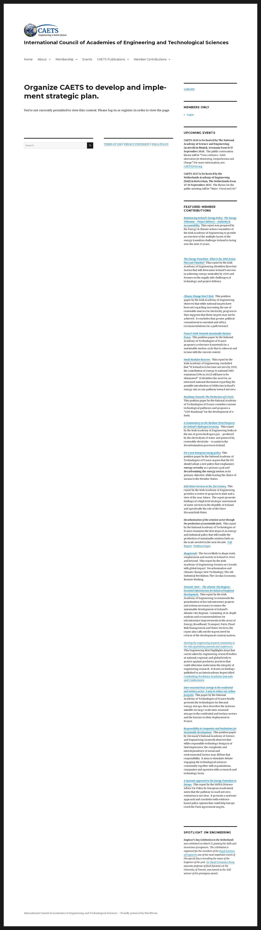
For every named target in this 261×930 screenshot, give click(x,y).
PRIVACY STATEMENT (137, 144)
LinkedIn (189, 89)
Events (87, 59)
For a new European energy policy (202, 452)
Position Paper (201, 546)
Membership (65, 59)
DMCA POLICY (160, 144)
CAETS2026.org (193, 166)
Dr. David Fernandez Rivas (220, 862)
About (42, 59)
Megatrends (190, 553)
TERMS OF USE (113, 144)
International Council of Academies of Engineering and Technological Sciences (126, 42)
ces (202, 680)
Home (28, 59)
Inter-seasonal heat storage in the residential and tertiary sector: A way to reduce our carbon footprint (209, 691)
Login (190, 114)
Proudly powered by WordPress (138, 913)
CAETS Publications (111, 59)
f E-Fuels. (229, 396)
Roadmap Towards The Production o (204, 396)
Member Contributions (150, 59)
